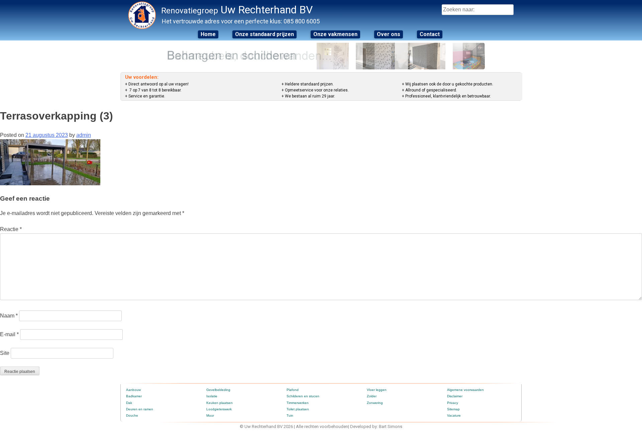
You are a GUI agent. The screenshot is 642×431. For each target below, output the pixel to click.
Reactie (11, 229)
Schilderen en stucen (303, 396)
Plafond (293, 390)
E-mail (9, 334)
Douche (132, 415)
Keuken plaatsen (219, 403)
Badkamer (134, 396)
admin (83, 135)
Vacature (454, 415)
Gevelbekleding (218, 390)
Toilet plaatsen (298, 409)
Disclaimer (454, 396)
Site (4, 353)
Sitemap (453, 409)
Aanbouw (133, 390)
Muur (210, 415)
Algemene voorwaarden (465, 390)
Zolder (372, 396)
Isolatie (211, 396)
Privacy (452, 403)
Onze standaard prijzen (264, 34)
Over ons (388, 34)
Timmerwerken (298, 403)
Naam (9, 315)
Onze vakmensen (335, 34)
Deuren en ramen (139, 409)
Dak (129, 403)
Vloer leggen (377, 390)
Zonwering (375, 403)
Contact (430, 34)
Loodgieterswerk (219, 409)
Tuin (290, 415)
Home (208, 34)
